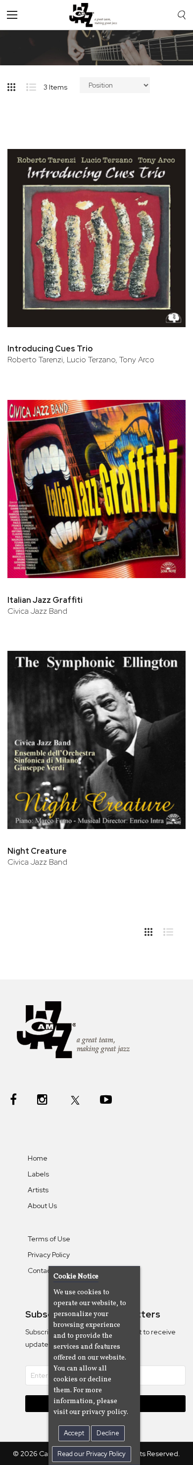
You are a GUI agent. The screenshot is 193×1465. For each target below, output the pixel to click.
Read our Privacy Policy (91, 1454)
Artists (38, 1189)
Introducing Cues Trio (50, 348)
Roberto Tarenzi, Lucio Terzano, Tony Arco (80, 359)
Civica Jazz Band (37, 611)
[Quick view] (164, 190)
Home (38, 1158)
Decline (107, 1433)
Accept (74, 1433)
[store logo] (95, 15)
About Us (42, 1205)
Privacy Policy (49, 1254)
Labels (38, 1174)
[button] (164, 158)
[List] (35, 85)
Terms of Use (49, 1238)
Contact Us (45, 1270)
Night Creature (37, 851)
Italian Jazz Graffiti (45, 600)
